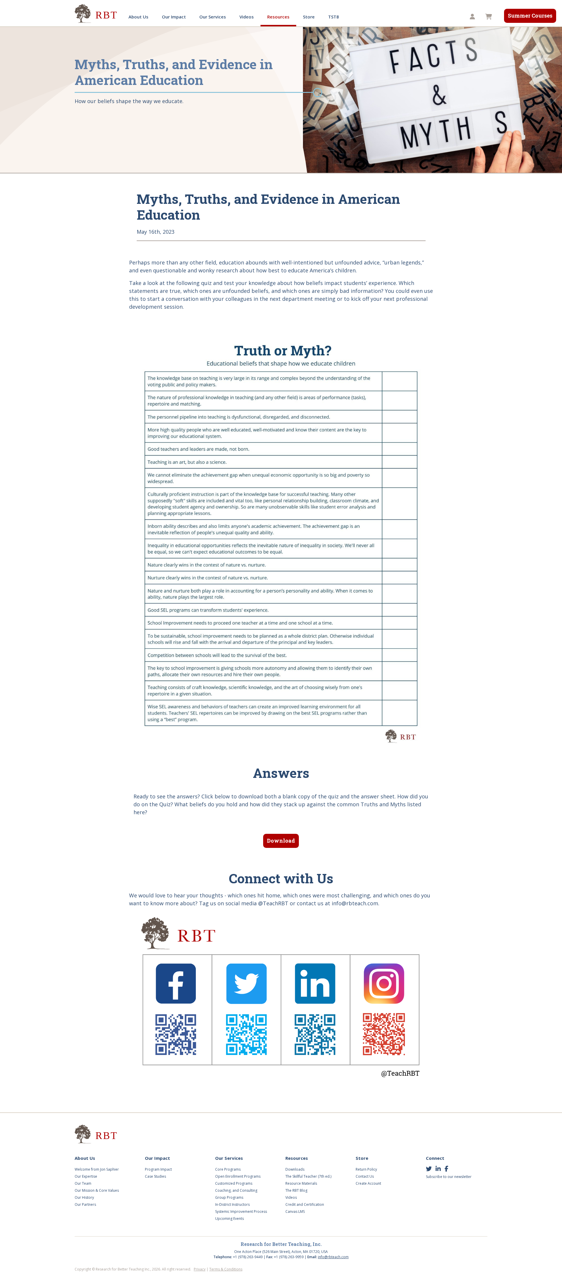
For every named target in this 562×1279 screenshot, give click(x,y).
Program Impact (158, 1169)
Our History (84, 1197)
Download (281, 840)
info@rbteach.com (333, 1256)
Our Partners (85, 1204)
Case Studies (155, 1176)
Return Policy (366, 1169)
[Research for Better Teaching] (97, 13)
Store (309, 17)
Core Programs (228, 1169)
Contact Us (365, 1176)
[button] (473, 17)
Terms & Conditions (225, 1269)
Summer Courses (530, 15)
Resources (278, 17)
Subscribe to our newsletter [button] (449, 1176)
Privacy (199, 1269)
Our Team (83, 1183)
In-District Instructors (232, 1204)
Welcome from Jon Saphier (97, 1169)
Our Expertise (86, 1176)
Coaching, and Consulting (236, 1190)
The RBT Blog (296, 1190)
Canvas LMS (295, 1211)
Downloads (294, 1169)
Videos (246, 17)
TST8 (333, 17)
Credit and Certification (304, 1204)
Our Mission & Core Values (97, 1190)
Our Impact (174, 17)
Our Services (212, 17)
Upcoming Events (229, 1218)
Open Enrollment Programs (238, 1176)
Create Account (368, 1183)
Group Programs (229, 1197)
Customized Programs (233, 1183)
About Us (138, 17)
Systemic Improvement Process (241, 1211)
